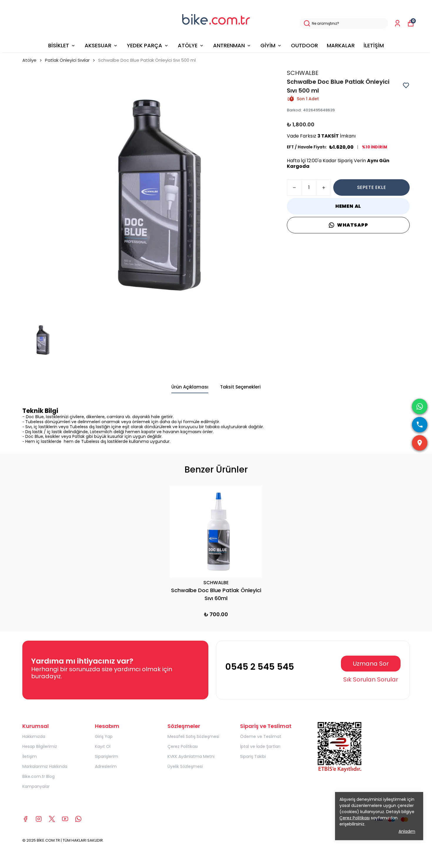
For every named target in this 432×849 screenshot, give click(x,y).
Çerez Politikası (183, 746)
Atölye (29, 60)
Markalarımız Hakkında (44, 766)
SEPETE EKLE (371, 187)
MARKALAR (341, 45)
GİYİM (267, 45)
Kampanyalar (36, 786)
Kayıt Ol (102, 746)
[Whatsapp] (78, 819)
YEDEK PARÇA (144, 45)
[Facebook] (25, 819)
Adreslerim (106, 766)
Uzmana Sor (371, 663)
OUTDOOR (304, 45)
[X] (52, 819)
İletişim (29, 756)
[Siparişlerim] (397, 23)
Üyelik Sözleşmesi (185, 766)
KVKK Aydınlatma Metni (191, 756)
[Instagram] (39, 819)
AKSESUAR (98, 45)
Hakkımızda (33, 736)
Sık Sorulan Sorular (370, 679)
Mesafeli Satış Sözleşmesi (193, 736)
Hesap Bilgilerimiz (39, 746)
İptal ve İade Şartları (260, 746)
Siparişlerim (106, 756)
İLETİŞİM (374, 45)
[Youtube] (65, 819)
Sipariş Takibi (253, 756)
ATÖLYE (187, 45)
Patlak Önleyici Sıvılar (67, 60)
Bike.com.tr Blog (38, 776)
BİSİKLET (58, 45)
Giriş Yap (104, 736)
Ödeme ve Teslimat (260, 736)
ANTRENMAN (229, 45)
